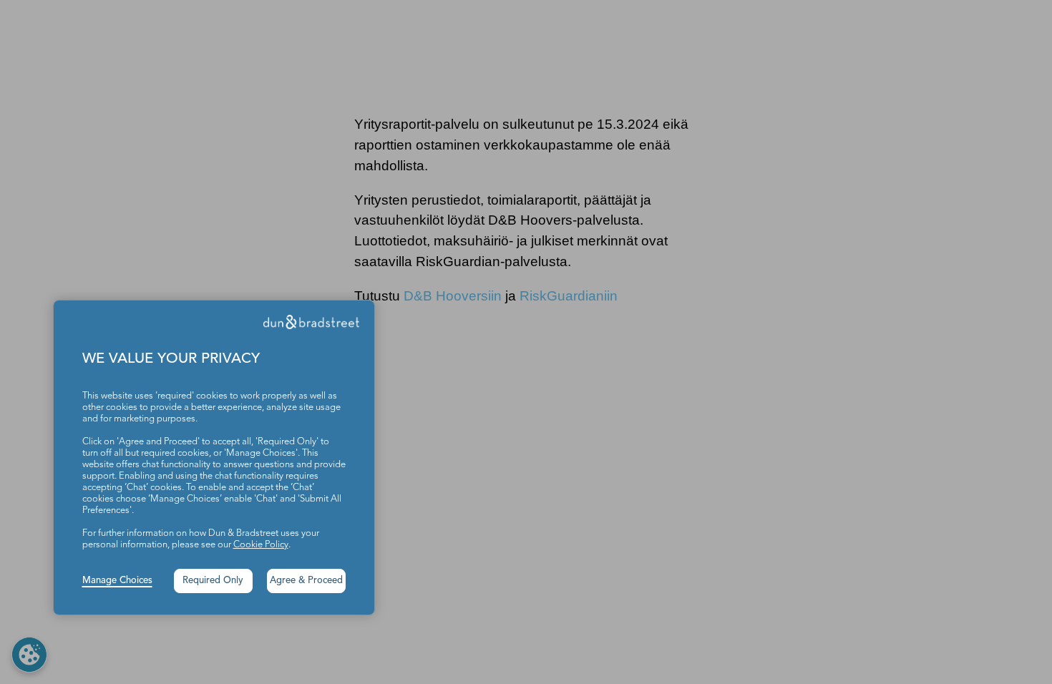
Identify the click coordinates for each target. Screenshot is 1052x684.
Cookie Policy (260, 544)
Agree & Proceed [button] (306, 580)
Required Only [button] (212, 580)
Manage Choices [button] (117, 580)
